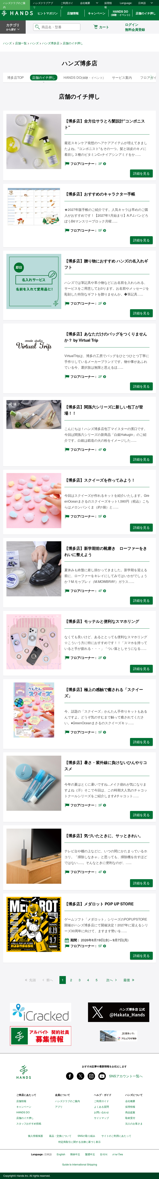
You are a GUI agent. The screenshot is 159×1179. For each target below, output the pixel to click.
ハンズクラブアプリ (43, 5)
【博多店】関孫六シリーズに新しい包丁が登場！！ (103, 410)
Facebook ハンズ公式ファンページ (69, 1076)
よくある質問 (101, 1106)
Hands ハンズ (17, 13)
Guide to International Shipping (79, 1164)
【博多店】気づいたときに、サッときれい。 (103, 835)
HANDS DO (120, 13)
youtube (102, 1076)
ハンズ (7, 43)
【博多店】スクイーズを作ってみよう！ (99, 480)
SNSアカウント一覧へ (126, 1076)
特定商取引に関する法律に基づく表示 (79, 1141)
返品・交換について (60, 1135)
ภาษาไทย (117, 1154)
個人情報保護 (35, 1135)
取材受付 (130, 1118)
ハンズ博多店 (50, 43)
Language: (126, 3)
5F (100, 230)
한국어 (103, 1154)
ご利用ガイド (67, 5)
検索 (73, 27)
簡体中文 (75, 1154)
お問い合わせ (101, 1112)
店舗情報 (73, 13)
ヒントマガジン (47, 13)
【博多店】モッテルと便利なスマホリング (101, 621)
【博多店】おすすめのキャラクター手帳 (99, 194)
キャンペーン (96, 13)
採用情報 (108, 5)
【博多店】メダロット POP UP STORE (99, 904)
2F (100, 303)
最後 (126, 980)
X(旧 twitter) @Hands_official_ (80, 1076)
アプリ (59, 1106)
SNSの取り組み (86, 1135)
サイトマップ (101, 1118)
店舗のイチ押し (146, 13)
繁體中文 (90, 1154)
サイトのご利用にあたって (116, 1135)
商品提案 (130, 1112)
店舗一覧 (21, 43)
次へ (109, 980)
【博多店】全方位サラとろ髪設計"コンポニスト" (104, 124)
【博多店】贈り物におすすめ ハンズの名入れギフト (106, 264)
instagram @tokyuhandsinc (91, 1076)
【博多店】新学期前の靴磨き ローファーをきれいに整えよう (105, 551)
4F (100, 449)
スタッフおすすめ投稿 (28, 1123)
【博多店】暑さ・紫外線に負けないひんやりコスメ (105, 765)
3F (100, 163)
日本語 (142, 3)
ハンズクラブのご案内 (14, 5)
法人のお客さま (134, 1123)
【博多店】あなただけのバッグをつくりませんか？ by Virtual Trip (105, 337)
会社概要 (85, 3)
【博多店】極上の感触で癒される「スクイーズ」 (103, 692)
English (61, 1154)
